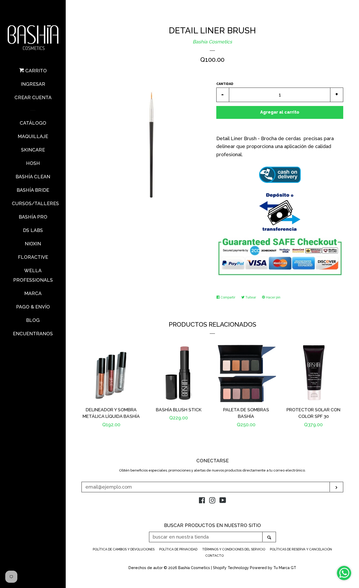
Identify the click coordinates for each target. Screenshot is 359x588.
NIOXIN (33, 243)
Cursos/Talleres (33, 203)
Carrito (35, 70)
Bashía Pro (33, 217)
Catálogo (33, 123)
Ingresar (33, 84)
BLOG (33, 320)
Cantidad (224, 84)
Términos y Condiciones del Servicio (233, 549)
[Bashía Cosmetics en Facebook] (202, 501)
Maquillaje (33, 136)
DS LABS (33, 230)
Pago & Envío (33, 307)
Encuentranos (33, 333)
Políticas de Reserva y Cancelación (301, 549)
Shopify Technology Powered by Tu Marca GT (254, 567)
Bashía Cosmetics (212, 41)
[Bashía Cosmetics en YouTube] (222, 501)
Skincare (33, 150)
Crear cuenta (33, 97)
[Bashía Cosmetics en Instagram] (212, 501)
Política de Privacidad (178, 549)
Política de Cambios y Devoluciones (124, 549)
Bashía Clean (33, 176)
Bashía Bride (33, 190)
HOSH (33, 163)
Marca (33, 293)
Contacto (214, 555)
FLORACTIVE (33, 257)
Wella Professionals (33, 275)
